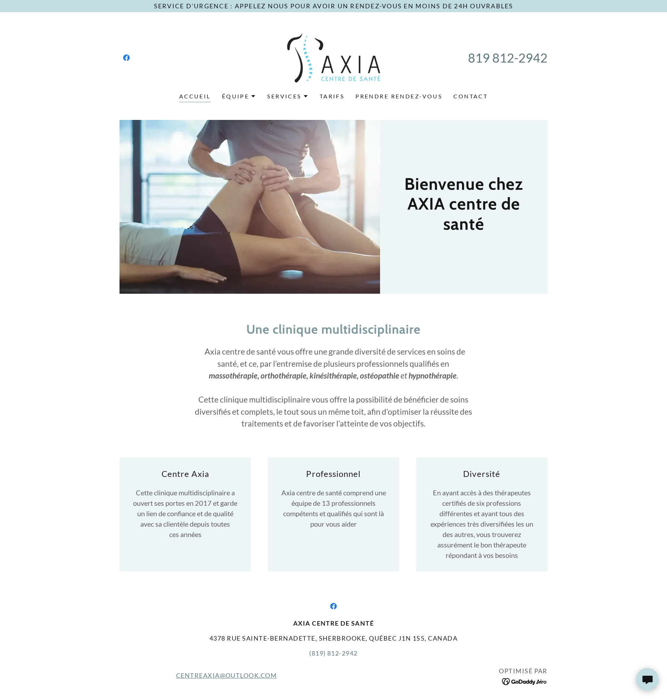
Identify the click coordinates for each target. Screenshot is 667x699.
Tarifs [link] (332, 96)
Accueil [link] (195, 96)
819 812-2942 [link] (507, 57)
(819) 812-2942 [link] (333, 653)
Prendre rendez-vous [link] (398, 96)
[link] (126, 58)
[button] (239, 96)
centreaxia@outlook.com (226, 675)
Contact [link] (470, 96)
